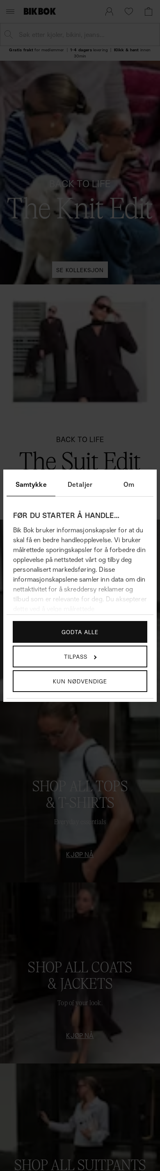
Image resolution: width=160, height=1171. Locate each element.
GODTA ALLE (80, 631)
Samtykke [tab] (31, 484)
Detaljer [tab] (80, 484)
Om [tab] (128, 484)
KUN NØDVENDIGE (80, 681)
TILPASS (75, 656)
